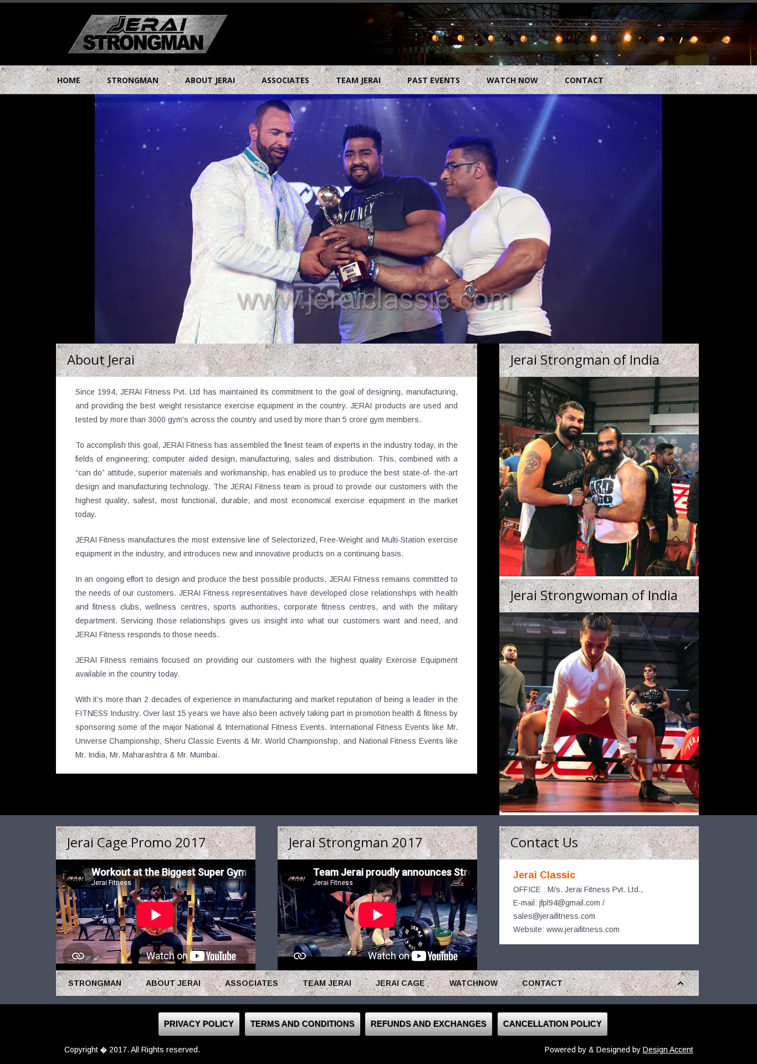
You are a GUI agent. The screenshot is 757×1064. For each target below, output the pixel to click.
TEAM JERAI (358, 80)
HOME (68, 80)
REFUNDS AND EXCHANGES (429, 1024)
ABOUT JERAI (210, 80)
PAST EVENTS (433, 80)
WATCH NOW (512, 80)
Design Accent (668, 1049)
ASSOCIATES (285, 80)
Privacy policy (199, 1024)
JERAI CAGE (400, 983)
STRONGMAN (132, 80)
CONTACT (584, 80)
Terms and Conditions (302, 1024)
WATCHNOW (473, 983)
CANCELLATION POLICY (552, 1024)
